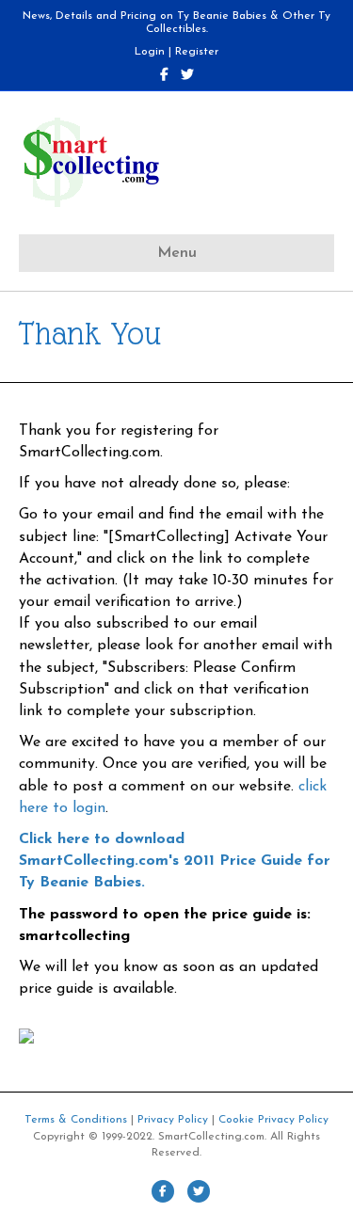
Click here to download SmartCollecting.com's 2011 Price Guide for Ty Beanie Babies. (174, 861)
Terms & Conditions (75, 1119)
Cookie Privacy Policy (273, 1119)
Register (196, 51)
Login (150, 51)
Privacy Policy (172, 1119)
